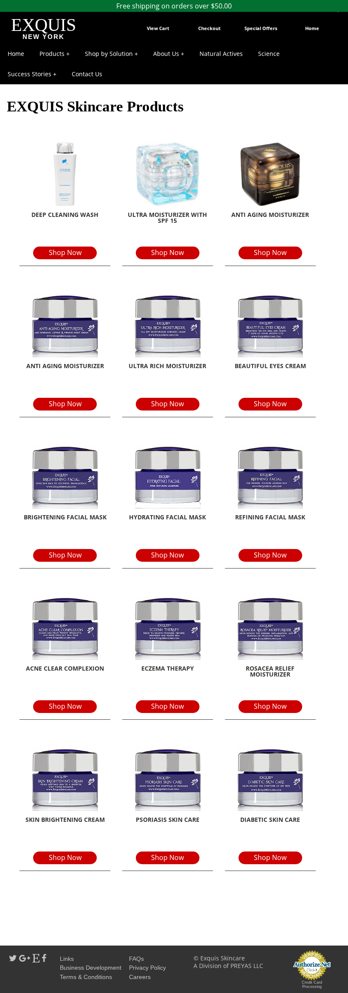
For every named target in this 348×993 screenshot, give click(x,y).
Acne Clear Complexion (65, 668)
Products (52, 54)
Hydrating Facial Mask (167, 517)
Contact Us (87, 74)
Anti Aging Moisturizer (270, 215)
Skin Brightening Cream (65, 819)
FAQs (136, 958)
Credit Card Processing (312, 984)
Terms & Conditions (86, 977)
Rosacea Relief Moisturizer (270, 671)
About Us (166, 54)
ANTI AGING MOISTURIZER (65, 366)
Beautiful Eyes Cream (270, 366)
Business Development (90, 967)
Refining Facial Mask (270, 517)
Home (312, 28)
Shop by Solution (109, 54)
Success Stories (29, 74)
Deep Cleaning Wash (64, 215)
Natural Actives (221, 54)
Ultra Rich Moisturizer (167, 366)
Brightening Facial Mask (65, 517)
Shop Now (65, 252)
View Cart (158, 28)
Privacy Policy (147, 967)
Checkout (209, 28)
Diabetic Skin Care (270, 819)
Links (67, 958)
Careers (140, 977)
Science (269, 54)
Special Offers (260, 28)
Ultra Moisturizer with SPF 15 (167, 218)
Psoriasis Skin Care (167, 819)
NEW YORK (43, 36)
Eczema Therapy (167, 668)
